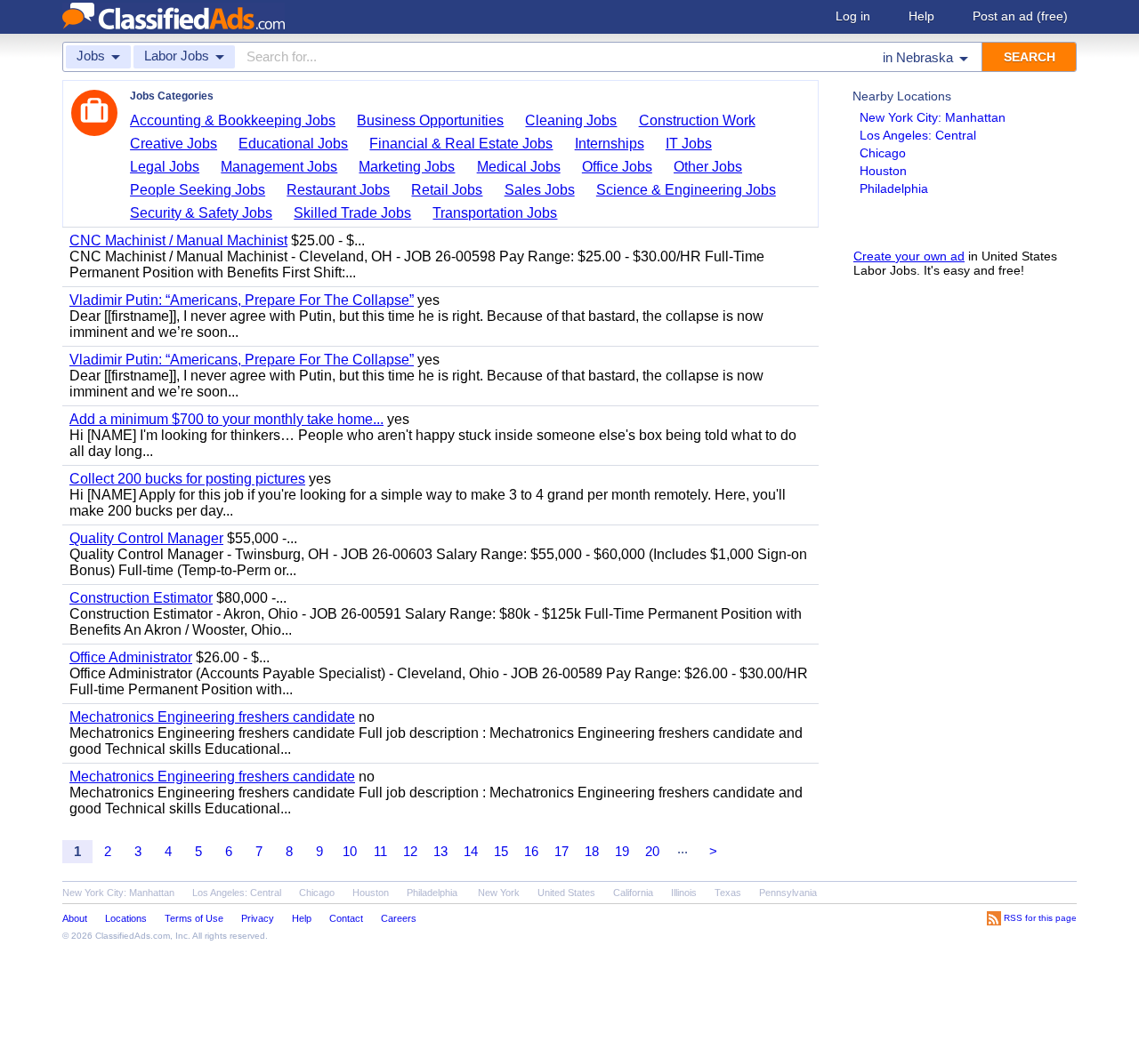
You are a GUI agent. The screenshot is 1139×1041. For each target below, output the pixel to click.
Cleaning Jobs (571, 120)
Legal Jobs (164, 166)
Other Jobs (708, 166)
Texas (728, 892)
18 (592, 851)
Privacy (257, 918)
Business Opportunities (430, 120)
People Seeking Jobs (197, 189)
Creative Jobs (173, 143)
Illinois (684, 892)
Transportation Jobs (494, 212)
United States (566, 892)
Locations (126, 918)
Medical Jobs (519, 166)
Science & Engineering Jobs (686, 189)
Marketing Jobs (407, 166)
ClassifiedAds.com (132, 936)
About (74, 918)
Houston (883, 171)
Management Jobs (279, 166)
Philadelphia (894, 188)
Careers (398, 918)
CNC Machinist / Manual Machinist (178, 240)
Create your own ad (909, 256)
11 (380, 851)
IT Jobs (689, 143)
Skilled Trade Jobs (352, 212)
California (633, 892)
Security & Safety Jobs (201, 212)
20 (652, 851)
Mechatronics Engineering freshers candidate (212, 717)
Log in (853, 16)
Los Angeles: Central (918, 135)
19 (622, 851)
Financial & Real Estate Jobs (461, 143)
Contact (346, 918)
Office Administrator (130, 657)
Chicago (883, 153)
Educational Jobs (293, 143)
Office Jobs (617, 166)
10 (350, 851)
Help (921, 16)
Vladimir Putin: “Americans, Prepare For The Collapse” (241, 300)
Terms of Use (194, 918)
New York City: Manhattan (933, 117)
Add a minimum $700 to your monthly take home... (226, 419)
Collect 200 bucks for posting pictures (187, 478)
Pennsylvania (788, 892)
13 (440, 851)
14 (471, 851)
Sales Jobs (540, 189)
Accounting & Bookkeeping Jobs (232, 120)
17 (561, 851)
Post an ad (1020, 16)
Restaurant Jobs (338, 189)
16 (531, 851)
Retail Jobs (446, 189)
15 (501, 851)
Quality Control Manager (146, 538)
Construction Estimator (141, 597)
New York (499, 892)
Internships (609, 143)
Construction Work (697, 120)
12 (410, 851)
